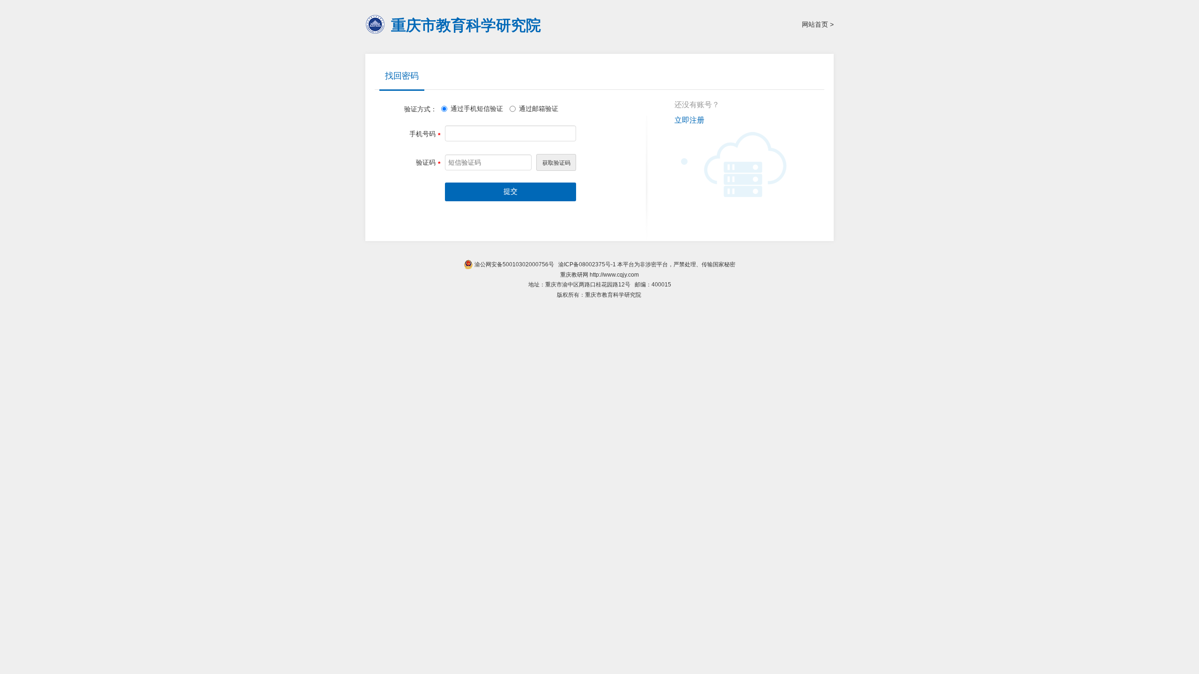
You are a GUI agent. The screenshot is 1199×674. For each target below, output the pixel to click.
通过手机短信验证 (477, 108)
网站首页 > (818, 24)
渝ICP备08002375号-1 (587, 264)
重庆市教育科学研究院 (466, 24)
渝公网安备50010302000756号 (513, 264)
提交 (510, 191)
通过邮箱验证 (538, 108)
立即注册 (689, 120)
